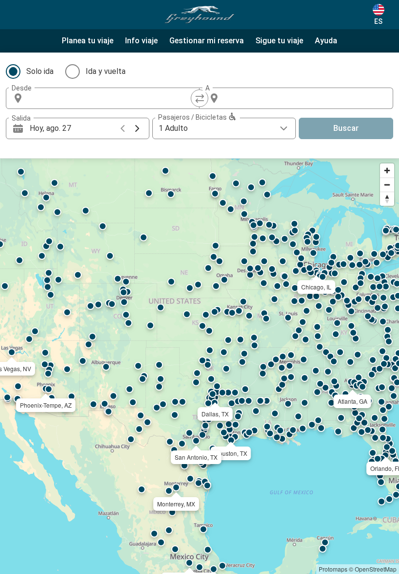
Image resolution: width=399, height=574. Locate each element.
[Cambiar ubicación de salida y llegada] (199, 98)
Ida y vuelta (106, 71)
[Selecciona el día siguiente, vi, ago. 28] (137, 128)
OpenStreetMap (376, 569)
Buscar (346, 128)
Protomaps (333, 569)
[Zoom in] (387, 170)
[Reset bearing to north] (387, 199)
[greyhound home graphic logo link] (199, 14)
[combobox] (111, 98)
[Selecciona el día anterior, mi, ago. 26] (122, 128)
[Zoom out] (387, 185)
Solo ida (40, 71)
